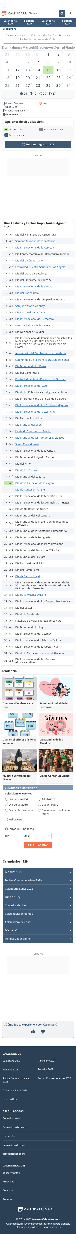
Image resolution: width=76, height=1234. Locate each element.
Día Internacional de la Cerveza (34, 247)
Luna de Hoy (12, 897)
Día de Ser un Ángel (27, 576)
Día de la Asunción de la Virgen (34, 483)
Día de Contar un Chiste (30, 489)
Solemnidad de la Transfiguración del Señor (42, 359)
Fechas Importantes (54, 129)
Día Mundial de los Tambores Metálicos (39, 437)
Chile (32, 13)
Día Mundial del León (28, 424)
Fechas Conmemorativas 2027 (54, 1078)
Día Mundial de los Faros (30, 366)
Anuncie (7, 1199)
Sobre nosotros (11, 1172)
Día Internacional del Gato (31, 385)
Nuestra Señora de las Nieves (33, 325)
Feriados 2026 (29, 22)
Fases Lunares (16, 135)
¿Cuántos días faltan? (21, 788)
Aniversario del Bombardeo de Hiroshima (40, 353)
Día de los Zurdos (26, 470)
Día (7, 836)
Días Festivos (16, 129)
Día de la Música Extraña (30, 594)
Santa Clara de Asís (27, 444)
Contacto (8, 1190)
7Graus (36, 1219)
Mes (27, 836)
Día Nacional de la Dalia (30, 312)
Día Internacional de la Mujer (56, 812)
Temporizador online (18, 938)
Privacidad (8, 1181)
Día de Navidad (18, 799)
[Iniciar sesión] (71, 13)
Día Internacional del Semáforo (34, 319)
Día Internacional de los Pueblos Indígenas (41, 405)
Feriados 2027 (67, 22)
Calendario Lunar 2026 (19, 888)
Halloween (15, 819)
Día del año (12, 930)
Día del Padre (50, 804)
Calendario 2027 (48, 22)
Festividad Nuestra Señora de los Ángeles (41, 267)
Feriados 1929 (13, 872)
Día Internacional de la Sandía (34, 286)
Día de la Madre (19, 804)
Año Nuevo (48, 799)
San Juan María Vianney (30, 306)
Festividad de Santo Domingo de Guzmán (40, 379)
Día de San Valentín (21, 810)
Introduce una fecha (21, 829)
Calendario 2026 (10, 22)
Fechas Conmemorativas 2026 (16, 1080)
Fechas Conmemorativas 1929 (23, 880)
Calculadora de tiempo (19, 913)
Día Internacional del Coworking (35, 411)
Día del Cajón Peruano (29, 260)
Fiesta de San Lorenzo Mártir (33, 431)
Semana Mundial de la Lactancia (35, 241)
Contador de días (15, 905)
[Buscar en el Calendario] (62, 13)
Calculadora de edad (18, 922)
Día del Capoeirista (27, 293)
